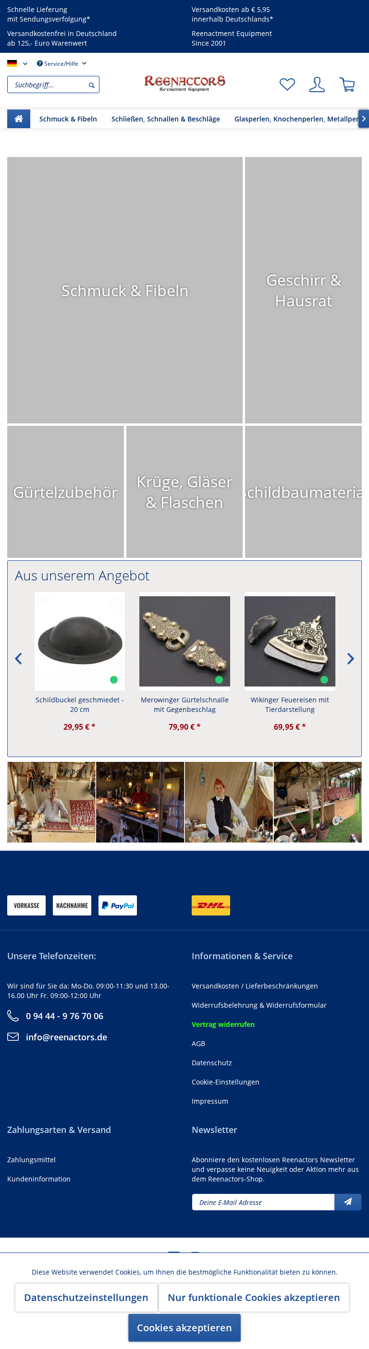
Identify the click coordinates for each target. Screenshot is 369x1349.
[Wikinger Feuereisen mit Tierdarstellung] (289, 641)
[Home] (18, 118)
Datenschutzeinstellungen (86, 1297)
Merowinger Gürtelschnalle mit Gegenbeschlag (184, 704)
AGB (198, 1043)
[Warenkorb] (347, 84)
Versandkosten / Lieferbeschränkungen (255, 985)
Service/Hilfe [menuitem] (61, 63)
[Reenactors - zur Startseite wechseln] (184, 83)
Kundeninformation (39, 1178)
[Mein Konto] (317, 84)
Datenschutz (212, 1062)
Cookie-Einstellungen (225, 1081)
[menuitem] (73, 84)
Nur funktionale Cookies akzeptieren (254, 1297)
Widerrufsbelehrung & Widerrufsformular (259, 1005)
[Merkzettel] (287, 84)
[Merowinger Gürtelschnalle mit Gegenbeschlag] (184, 641)
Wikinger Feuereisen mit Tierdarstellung (289, 704)
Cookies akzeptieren (184, 1327)
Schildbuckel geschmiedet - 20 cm (79, 704)
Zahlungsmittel (31, 1159)
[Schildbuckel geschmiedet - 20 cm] (79, 641)
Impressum (210, 1101)
